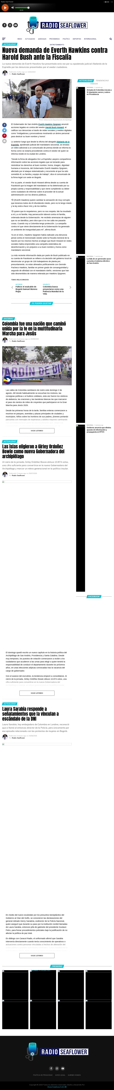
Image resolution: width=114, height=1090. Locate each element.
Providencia (54, 39)
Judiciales (42, 39)
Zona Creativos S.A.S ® (57, 1087)
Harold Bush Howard (54, 127)
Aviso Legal (60, 1075)
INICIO (20, 39)
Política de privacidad (43, 1075)
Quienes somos (74, 1075)
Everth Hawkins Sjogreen (49, 124)
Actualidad (30, 39)
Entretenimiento (57, 45)
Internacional (90, 39)
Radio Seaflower (18, 74)
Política (66, 39)
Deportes (77, 39)
